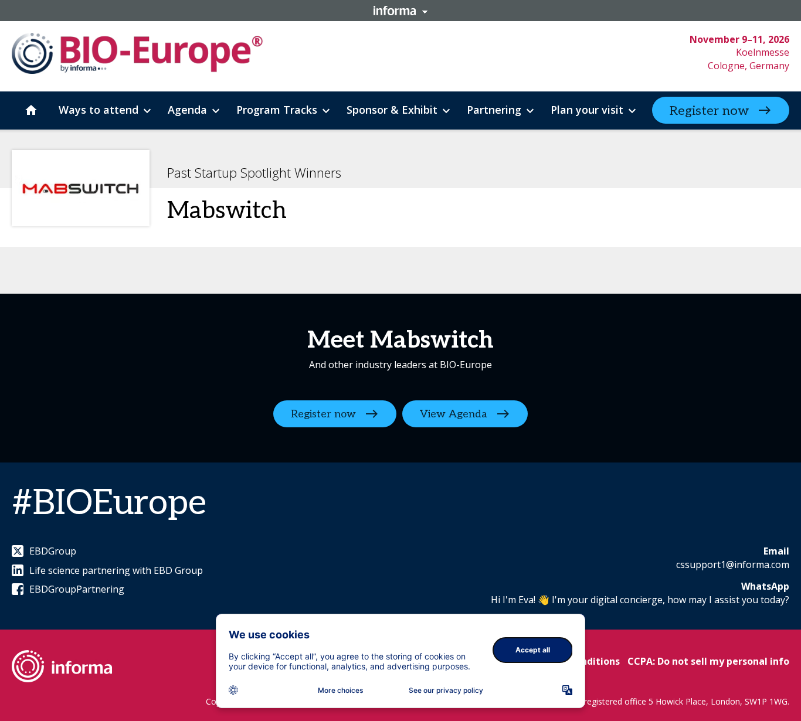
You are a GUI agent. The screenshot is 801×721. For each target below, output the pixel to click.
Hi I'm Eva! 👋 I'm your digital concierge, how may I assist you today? (640, 599)
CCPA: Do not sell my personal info (708, 661)
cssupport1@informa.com (732, 564)
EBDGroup (52, 551)
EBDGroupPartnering (76, 589)
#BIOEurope (109, 503)
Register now (709, 110)
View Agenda (453, 414)
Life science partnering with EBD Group (116, 570)
